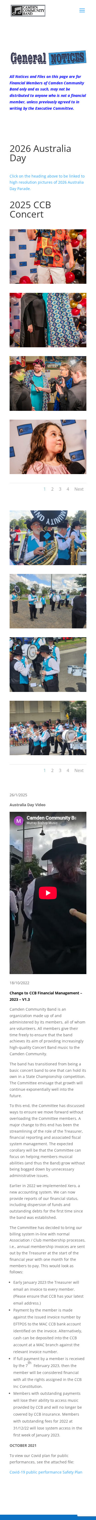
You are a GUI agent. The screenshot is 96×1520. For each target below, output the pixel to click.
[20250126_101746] (48, 690)
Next (79, 489)
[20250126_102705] (48, 753)
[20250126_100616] (48, 563)
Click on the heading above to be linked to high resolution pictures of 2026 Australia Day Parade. (47, 182)
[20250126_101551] (48, 626)
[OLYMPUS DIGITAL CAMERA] (48, 282)
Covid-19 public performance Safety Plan (46, 1472)
